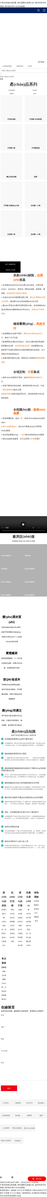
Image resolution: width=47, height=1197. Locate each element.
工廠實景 (17, 1103)
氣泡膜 (30, 66)
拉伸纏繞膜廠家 (7, 66)
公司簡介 (6, 1103)
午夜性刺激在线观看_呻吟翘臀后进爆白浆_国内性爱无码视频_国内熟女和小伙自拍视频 (23, 1186)
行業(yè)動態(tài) (18, 1128)
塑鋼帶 (12, 93)
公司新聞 (6, 1128)
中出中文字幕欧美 (24, 1190)
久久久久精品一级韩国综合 (20, 1193)
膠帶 (34, 93)
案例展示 (41, 1103)
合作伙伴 (29, 1103)
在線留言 (17, 1140)
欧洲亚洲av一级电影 (8, 1190)
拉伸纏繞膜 (11, 90)
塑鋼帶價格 (19, 66)
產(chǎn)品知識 (29, 1128)
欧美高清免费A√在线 (12, 1195)
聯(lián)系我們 (6, 1140)
